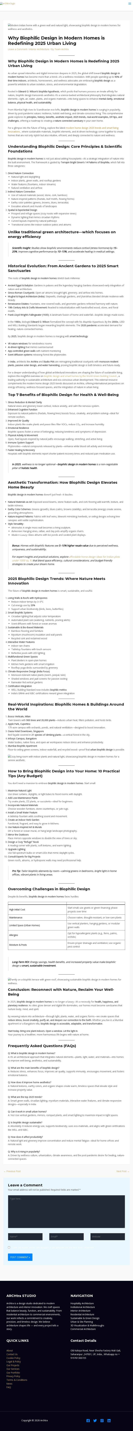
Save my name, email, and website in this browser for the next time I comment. (53, 1247)
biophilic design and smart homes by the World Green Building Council (80, 376)
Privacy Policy (13, 1376)
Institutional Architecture (83, 1307)
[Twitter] (95, 1420)
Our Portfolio (13, 1372)
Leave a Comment (17, 49)
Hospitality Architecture (82, 1303)
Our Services (12, 1368)
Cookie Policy (13, 1357)
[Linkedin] (109, 1420)
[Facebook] (88, 1420)
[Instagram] (102, 1420)
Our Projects (12, 1365)
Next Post (123, 1171)
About (9, 1350)
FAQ (8, 1387)
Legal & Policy (13, 1361)
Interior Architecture (39, 49)
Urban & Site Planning (82, 1321)
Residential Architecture (82, 1314)
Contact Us (12, 1354)
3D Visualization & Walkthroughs (87, 1325)
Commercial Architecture (83, 1329)
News (9, 1383)
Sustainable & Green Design (85, 1318)
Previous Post (12, 1171)
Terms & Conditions (16, 1379)
